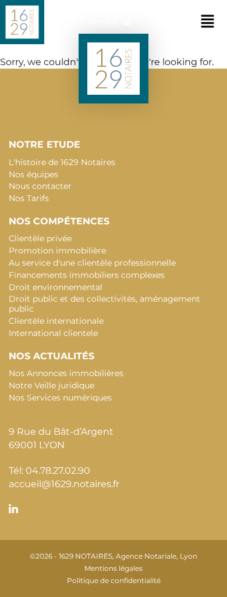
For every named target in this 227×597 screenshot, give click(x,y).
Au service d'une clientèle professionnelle (92, 263)
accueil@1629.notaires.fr (64, 483)
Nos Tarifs (29, 198)
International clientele (53, 333)
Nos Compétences (59, 221)
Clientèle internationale (56, 321)
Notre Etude (44, 144)
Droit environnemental (55, 287)
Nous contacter (40, 186)
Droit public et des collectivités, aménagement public (104, 304)
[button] (207, 22)
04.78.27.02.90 (58, 470)
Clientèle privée (40, 238)
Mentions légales (113, 568)
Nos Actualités (51, 356)
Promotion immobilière (57, 250)
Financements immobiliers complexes (87, 275)
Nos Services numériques (60, 397)
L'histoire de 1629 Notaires (62, 162)
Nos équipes (33, 174)
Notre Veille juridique (51, 385)
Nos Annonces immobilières (66, 373)
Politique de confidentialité (114, 580)
